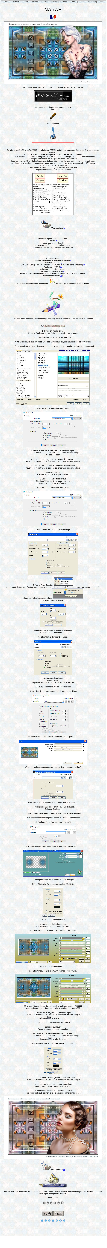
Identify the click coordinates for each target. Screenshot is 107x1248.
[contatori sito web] (53, 1204)
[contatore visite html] (53, 1222)
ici (68, 165)
